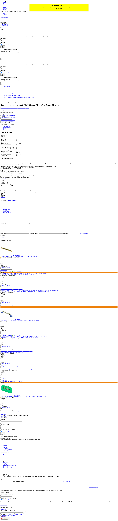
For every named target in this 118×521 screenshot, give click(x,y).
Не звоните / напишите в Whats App (9, 498)
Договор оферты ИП (7, 467)
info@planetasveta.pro (4, 18)
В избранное (9, 271)
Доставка (5, 5)
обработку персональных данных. (15, 44)
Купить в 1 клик (11, 120)
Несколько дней (6, 209)
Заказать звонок (3, 31)
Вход (4, 13)
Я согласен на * (12, 499)
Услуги (4, 2)
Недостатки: (3, 233)
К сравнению (19, 271)
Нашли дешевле (11, 121)
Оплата (4, 4)
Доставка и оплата (7, 127)
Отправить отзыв (84, 233)
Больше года (5, 210)
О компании (5, 3)
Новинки (5, 454)
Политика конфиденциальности (9, 465)
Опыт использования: (5, 207)
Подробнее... (3, 178)
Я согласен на (12, 44)
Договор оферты (6, 466)
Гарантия (5, 447)
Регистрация (5, 14)
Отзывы (4, 9)
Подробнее (2, 237)
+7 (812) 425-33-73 (4, 17)
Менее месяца (6, 211)
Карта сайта (5, 450)
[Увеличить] (14, 108)
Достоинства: (3, 223)
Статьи (4, 7)
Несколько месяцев (7, 212)
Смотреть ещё (3, 242)
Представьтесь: (65, 233)
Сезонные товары (6, 455)
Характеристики (6, 126)
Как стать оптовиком (7, 449)
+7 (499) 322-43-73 (4, 20)
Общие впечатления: (34, 233)
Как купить (5, 448)
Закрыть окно (3, 53)
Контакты (5, 8)
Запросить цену (11, 515)
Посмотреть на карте (93, 487)
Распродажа (5, 457)
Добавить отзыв (12, 200)
